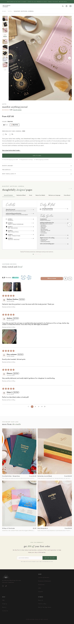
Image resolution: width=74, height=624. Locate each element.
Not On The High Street (44, 607)
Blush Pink (15, 124)
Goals (30, 195)
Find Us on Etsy (42, 603)
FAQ (3, 600)
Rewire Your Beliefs (40, 195)
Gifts (10, 11)
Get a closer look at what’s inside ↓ (11, 150)
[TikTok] (6, 586)
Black (6, 124)
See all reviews (17, 110)
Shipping (4, 603)
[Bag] (66, 6)
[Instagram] (3, 586)
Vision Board (67, 195)
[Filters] (66, 278)
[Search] (63, 6)
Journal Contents (8, 195)
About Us (40, 600)
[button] (9, 336)
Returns (4, 607)
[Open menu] (70, 6)
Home (4, 11)
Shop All (40, 591)
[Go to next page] (45, 406)
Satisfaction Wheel (21, 195)
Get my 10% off (50, 557)
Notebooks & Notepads (44, 581)
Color (7, 121)
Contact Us (5, 610)
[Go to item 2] (17, 286)
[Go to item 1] (7, 286)
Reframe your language (54, 195)
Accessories (41, 584)
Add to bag (37, 155)
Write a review (52, 278)
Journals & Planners (43, 577)
